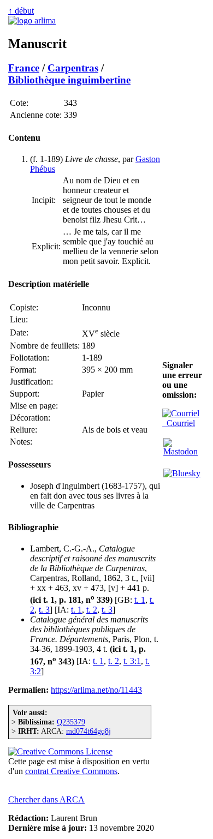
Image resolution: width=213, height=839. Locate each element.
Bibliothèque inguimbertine (69, 80)
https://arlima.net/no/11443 (96, 689)
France (23, 68)
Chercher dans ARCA (46, 799)
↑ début (21, 10)
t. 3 (44, 609)
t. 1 (139, 599)
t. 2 (91, 609)
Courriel (178, 423)
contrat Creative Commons (71, 771)
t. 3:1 (132, 661)
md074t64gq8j (88, 731)
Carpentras (73, 68)
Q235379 (71, 721)
